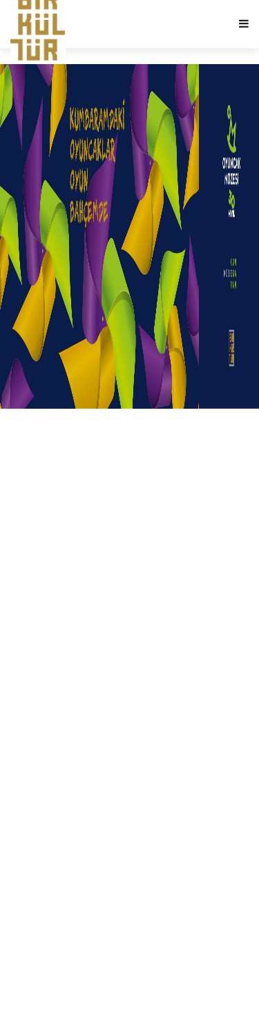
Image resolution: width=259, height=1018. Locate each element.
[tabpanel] (129, 236)
